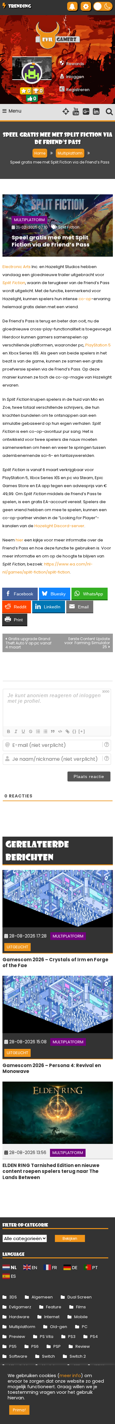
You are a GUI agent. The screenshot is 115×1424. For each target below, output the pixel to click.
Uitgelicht (17, 947)
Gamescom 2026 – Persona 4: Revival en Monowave (51, 1068)
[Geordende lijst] (37, 731)
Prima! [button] (19, 1410)
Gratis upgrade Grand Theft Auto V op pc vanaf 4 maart (29, 643)
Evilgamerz (20, 1307)
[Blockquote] (52, 731)
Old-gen (58, 1327)
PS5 (13, 1346)
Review (82, 1346)
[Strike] (30, 731)
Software (18, 1356)
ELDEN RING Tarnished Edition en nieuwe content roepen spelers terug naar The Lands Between (50, 1171)
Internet (51, 1317)
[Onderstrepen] (23, 731)
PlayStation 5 (98, 345)
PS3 (71, 1336)
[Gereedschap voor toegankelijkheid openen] (86, 6)
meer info (70, 1375)
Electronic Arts (16, 267)
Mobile (81, 1317)
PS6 (35, 1346)
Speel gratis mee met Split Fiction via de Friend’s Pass (51, 241)
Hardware (19, 1317)
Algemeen (42, 1297)
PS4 (94, 1336)
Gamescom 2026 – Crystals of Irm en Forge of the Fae (55, 962)
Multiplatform (29, 220)
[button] (103, 6)
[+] (82, 731)
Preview (17, 1336)
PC (84, 1327)
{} (74, 731)
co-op (85, 299)
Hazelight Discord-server (59, 526)
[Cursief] (15, 731)
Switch (48, 1356)
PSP (57, 1346)
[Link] (67, 731)
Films (81, 1307)
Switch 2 (78, 1356)
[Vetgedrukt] (8, 731)
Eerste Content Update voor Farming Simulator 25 (87, 642)
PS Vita (46, 1336)
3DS (13, 1297)
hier (19, 540)
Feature (53, 1307)
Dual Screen (79, 1297)
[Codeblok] (59, 731)
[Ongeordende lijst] (45, 731)
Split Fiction (68, 227)
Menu (15, 111)
